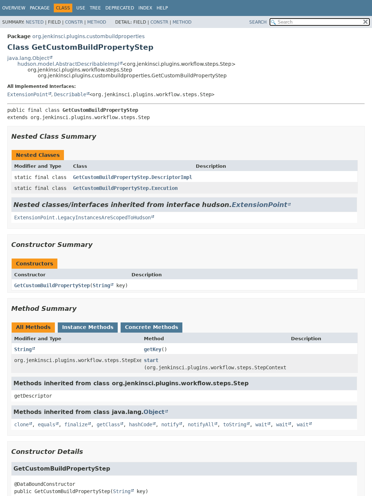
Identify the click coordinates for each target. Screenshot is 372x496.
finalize (76, 424)
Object (154, 411)
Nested (35, 22)
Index (145, 8)
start (151, 360)
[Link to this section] (101, 136)
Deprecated (119, 8)
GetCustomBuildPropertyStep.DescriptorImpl (132, 177)
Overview (13, 8)
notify (170, 424)
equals (46, 424)
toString (234, 424)
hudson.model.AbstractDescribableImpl (68, 64)
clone (21, 424)
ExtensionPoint (27, 94)
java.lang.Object (28, 58)
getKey (152, 349)
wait (261, 424)
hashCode (140, 424)
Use (80, 8)
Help (162, 8)
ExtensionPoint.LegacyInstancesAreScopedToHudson (82, 217)
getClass (108, 424)
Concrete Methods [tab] (151, 327)
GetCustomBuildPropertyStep (52, 285)
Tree (95, 8)
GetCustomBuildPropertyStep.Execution (125, 188)
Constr (74, 22)
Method (96, 22)
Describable (70, 94)
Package (40, 8)
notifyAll (201, 424)
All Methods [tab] (33, 327)
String (101, 285)
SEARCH (258, 22)
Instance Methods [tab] (87, 327)
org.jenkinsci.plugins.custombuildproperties (88, 36)
